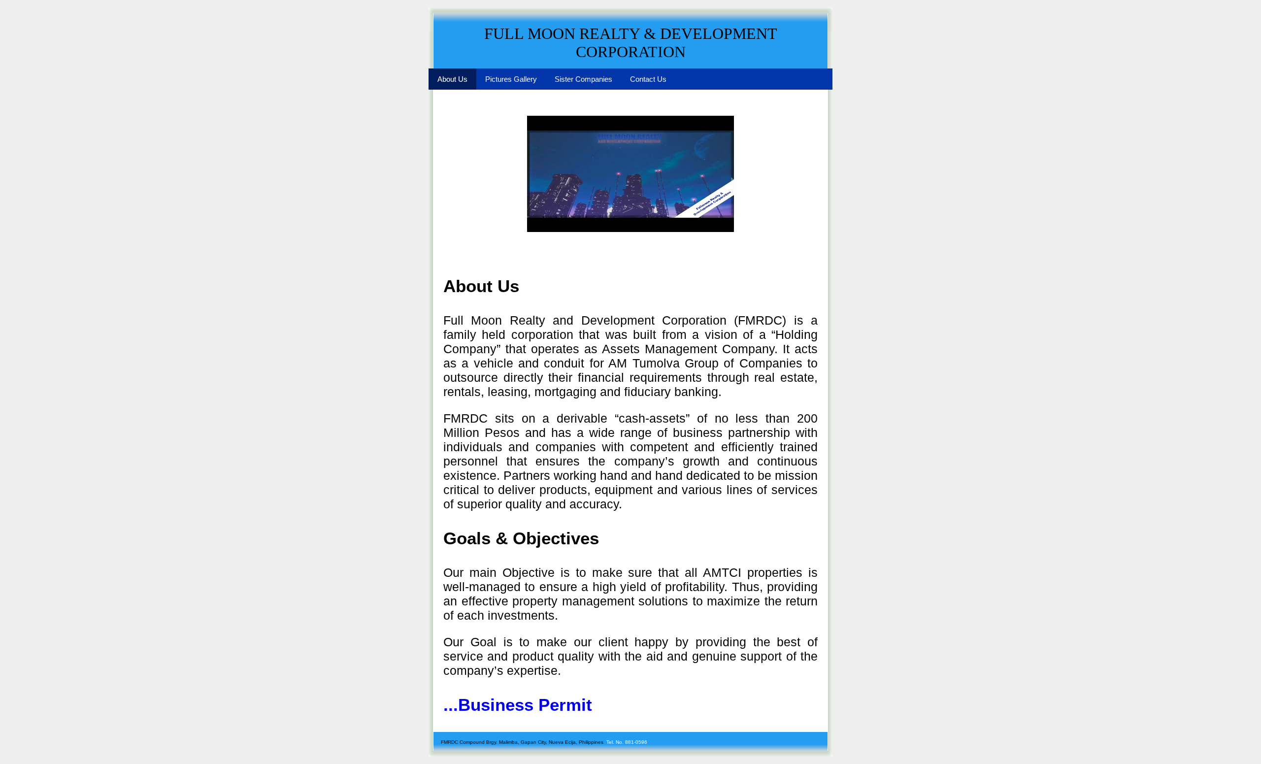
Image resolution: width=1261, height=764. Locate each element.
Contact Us (648, 79)
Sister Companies (583, 79)
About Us (452, 79)
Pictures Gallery (511, 79)
